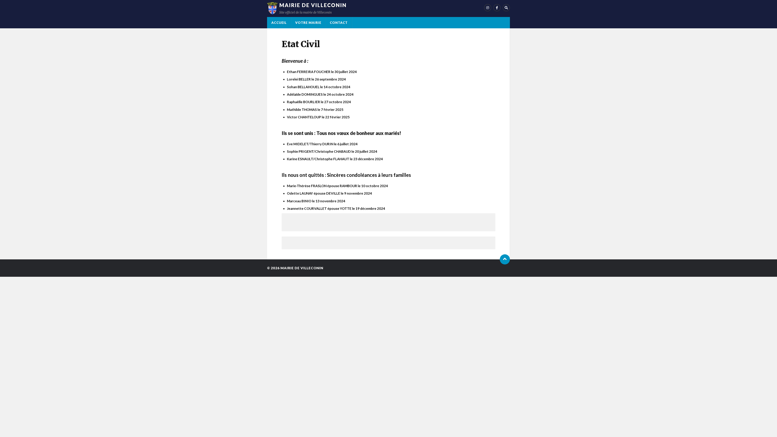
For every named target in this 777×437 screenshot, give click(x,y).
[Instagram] (487, 7)
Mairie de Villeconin (313, 5)
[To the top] (505, 259)
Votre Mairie (308, 22)
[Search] (506, 7)
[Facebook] (497, 7)
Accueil (279, 22)
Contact (339, 22)
